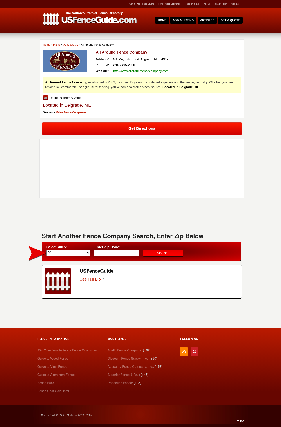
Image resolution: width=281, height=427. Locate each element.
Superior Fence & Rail (123, 374)
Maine (57, 44)
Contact (235, 3)
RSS (184, 351)
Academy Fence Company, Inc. (130, 366)
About (207, 3)
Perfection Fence (120, 382)
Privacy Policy (220, 3)
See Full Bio (90, 279)
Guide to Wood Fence (52, 358)
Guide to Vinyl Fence (52, 366)
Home (46, 44)
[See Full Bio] (103, 279)
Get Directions (141, 128)
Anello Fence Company (124, 350)
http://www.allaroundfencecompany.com (140, 71)
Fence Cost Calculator (53, 390)
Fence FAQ (45, 382)
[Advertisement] (142, 216)
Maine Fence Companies (71, 112)
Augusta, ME (70, 44)
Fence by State (192, 3)
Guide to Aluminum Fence (56, 374)
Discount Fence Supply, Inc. (128, 358)
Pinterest (194, 351)
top (242, 421)
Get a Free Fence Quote (141, 3)
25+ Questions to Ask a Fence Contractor (67, 350)
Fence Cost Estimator (169, 3)
